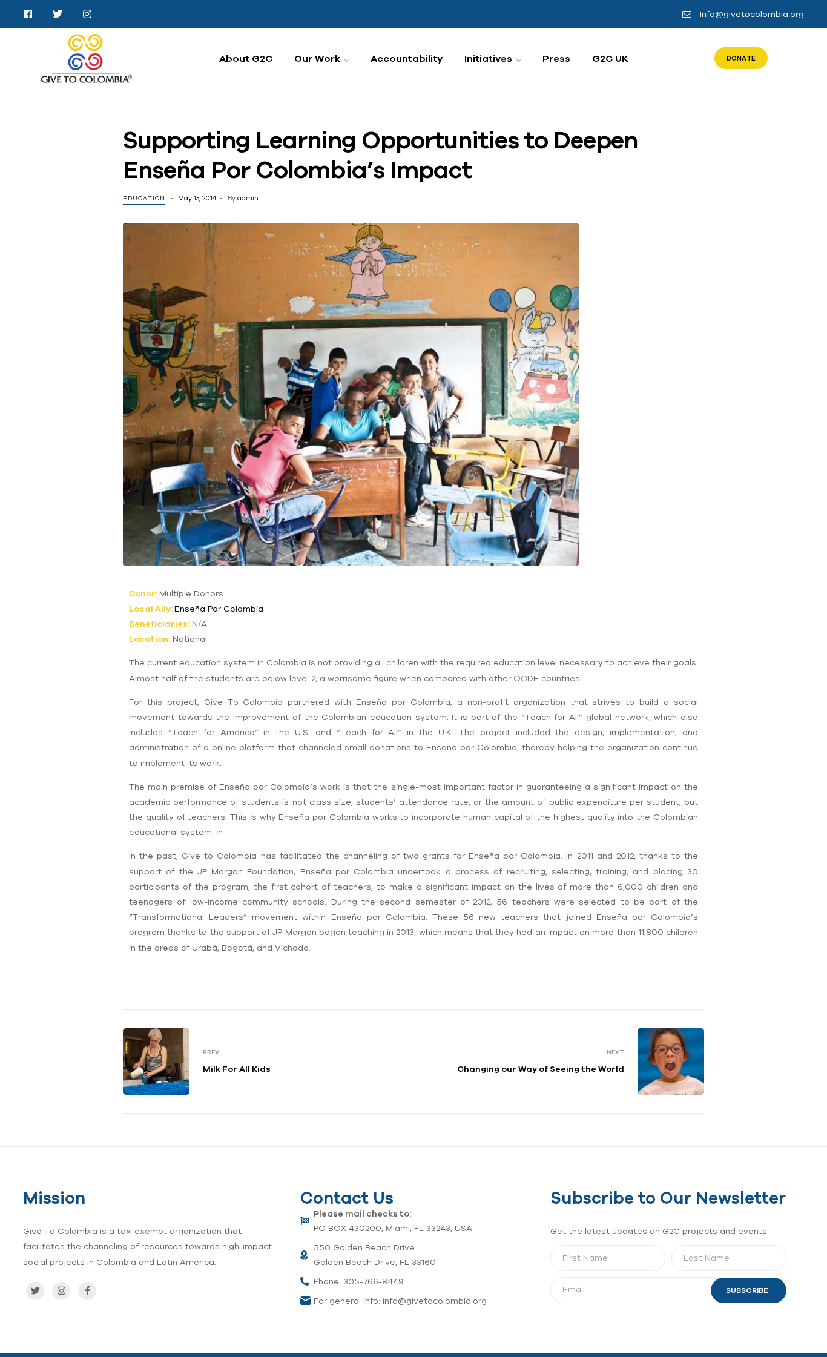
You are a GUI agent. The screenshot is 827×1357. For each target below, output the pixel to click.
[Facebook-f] (87, 1291)
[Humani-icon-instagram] (87, 14)
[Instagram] (61, 1291)
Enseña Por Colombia (218, 608)
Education (144, 198)
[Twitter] (35, 1291)
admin (248, 198)
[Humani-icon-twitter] (57, 14)
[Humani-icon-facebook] (28, 14)
